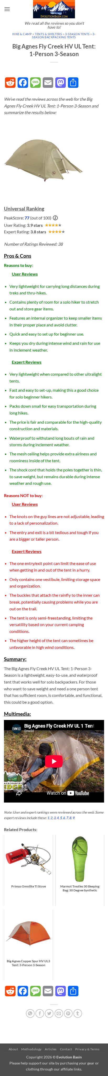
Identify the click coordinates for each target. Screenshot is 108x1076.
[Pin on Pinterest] (68, 1013)
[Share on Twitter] (49, 1013)
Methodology (31, 1049)
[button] (7, 9)
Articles (51, 1049)
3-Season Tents (77, 34)
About (13, 1049)
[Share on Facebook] (39, 1013)
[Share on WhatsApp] (30, 1013)
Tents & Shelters (48, 34)
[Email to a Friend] (59, 1013)
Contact (66, 1049)
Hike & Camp (22, 34)
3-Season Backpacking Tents (63, 35)
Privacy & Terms (87, 1049)
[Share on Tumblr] (77, 1013)
